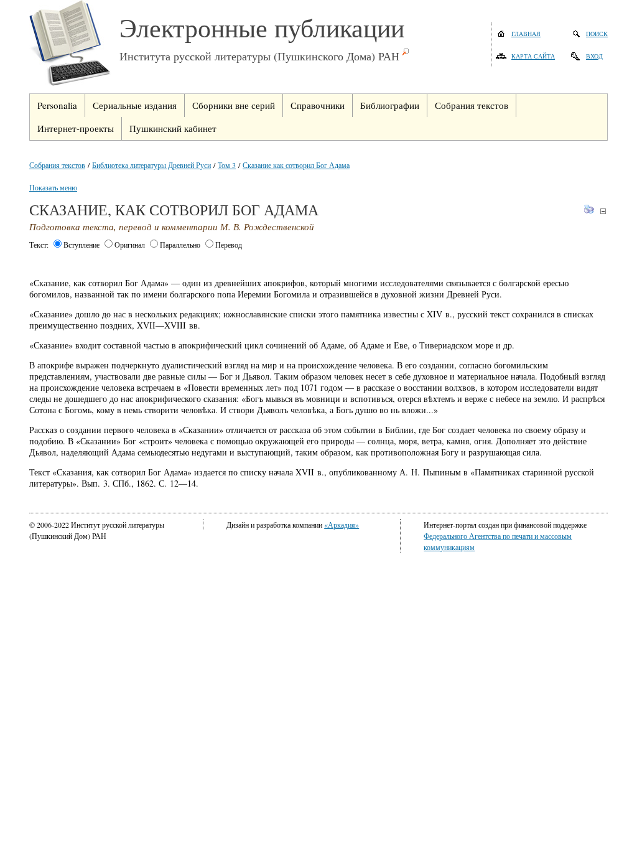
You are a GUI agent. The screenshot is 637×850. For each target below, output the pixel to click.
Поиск (597, 33)
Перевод (228, 245)
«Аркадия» (341, 525)
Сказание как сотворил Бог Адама (296, 165)
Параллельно (180, 245)
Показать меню (53, 187)
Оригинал (129, 245)
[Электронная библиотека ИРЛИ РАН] (74, 45)
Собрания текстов (57, 165)
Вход (594, 56)
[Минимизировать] (603, 211)
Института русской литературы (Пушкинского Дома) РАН (259, 56)
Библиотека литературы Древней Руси (151, 165)
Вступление (81, 245)
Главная (526, 33)
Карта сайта (533, 56)
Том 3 (227, 165)
